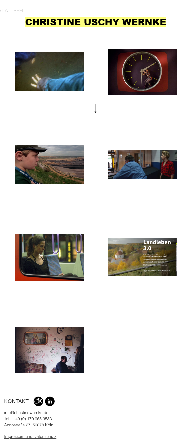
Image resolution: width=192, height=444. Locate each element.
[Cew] (38, 401)
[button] (30, 436)
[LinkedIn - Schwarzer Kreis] (50, 401)
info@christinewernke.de (26, 412)
